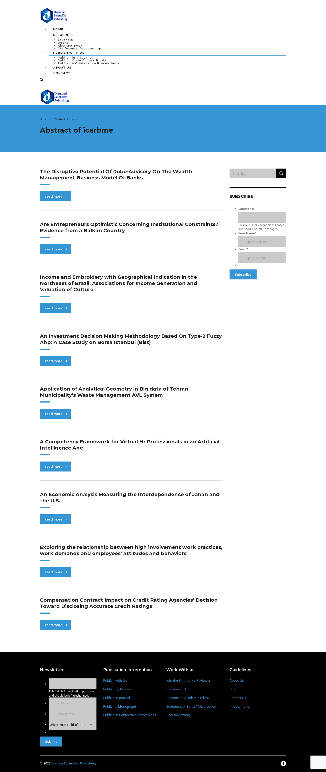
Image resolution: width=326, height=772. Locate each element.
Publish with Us (115, 680)
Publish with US (68, 52)
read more (53, 196)
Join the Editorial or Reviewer (188, 680)
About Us (62, 67)
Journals (65, 39)
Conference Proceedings (80, 48)
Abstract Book (70, 45)
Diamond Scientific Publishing (73, 763)
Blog (233, 689)
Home (58, 29)
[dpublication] (54, 15)
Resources (63, 35)
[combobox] (72, 724)
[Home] (55, 96)
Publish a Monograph (119, 706)
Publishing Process (117, 689)
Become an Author (180, 689)
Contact (62, 73)
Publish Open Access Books (82, 60)
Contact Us (238, 698)
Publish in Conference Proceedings (129, 715)
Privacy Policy (240, 706)
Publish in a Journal (75, 57)
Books (63, 42)
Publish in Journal (116, 698)
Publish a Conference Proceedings (89, 63)
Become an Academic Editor (187, 698)
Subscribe (243, 275)
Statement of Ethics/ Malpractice (191, 706)
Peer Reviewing (178, 715)
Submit (51, 742)
